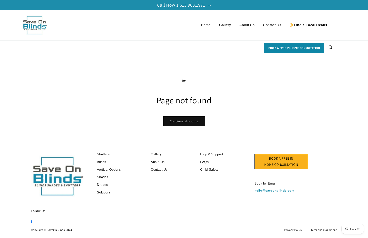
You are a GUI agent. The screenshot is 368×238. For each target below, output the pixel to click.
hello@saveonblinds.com (274, 190)
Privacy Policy (293, 230)
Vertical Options (109, 169)
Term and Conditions (324, 230)
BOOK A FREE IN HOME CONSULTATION (281, 161)
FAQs (204, 162)
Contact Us (272, 25)
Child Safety (209, 169)
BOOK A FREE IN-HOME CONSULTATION (294, 48)
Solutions (104, 192)
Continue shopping (184, 121)
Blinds (101, 162)
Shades (102, 177)
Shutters (103, 154)
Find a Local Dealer (310, 25)
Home (206, 25)
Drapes (102, 184)
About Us (246, 25)
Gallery (225, 25)
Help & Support (211, 154)
